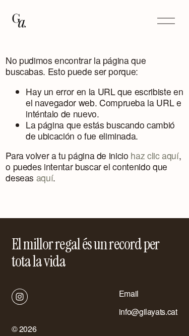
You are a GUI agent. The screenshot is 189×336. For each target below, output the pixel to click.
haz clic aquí (154, 155)
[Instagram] (20, 297)
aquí (44, 177)
